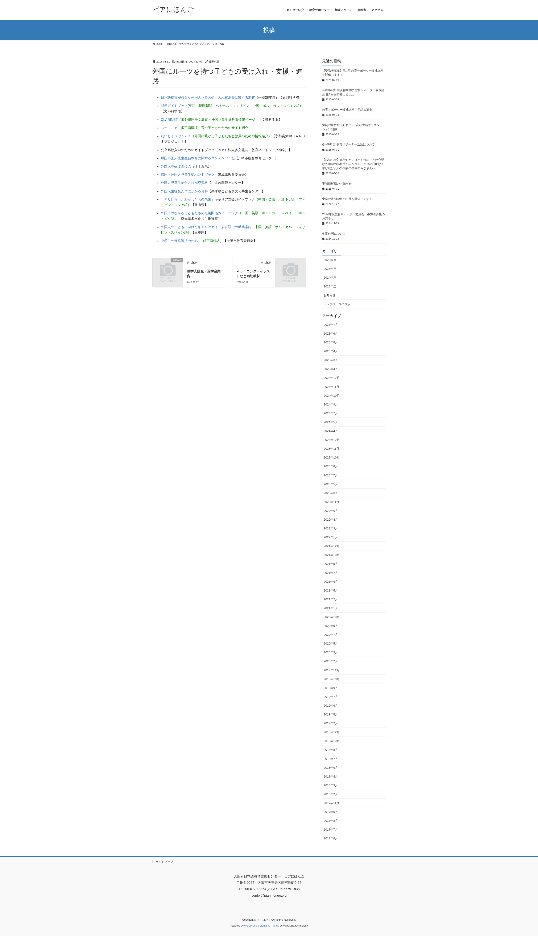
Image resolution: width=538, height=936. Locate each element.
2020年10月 (332, 617)
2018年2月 (331, 794)
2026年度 (330, 286)
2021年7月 (331, 572)
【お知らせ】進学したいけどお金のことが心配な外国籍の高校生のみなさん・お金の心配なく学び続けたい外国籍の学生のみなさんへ (353, 164)
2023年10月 (332, 457)
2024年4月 (331, 431)
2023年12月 (332, 439)
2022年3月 (331, 528)
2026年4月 (331, 351)
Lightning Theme (269, 925)
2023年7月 (331, 475)
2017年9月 (331, 812)
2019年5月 (331, 714)
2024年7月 (331, 413)
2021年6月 (331, 581)
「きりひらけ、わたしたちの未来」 (188, 199)
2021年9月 (331, 563)
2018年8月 (331, 749)
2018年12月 (332, 732)
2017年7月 (331, 829)
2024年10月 (332, 395)
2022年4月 (331, 519)
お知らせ (329, 295)
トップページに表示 (337, 304)
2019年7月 (331, 696)
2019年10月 (332, 679)
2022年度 (330, 260)
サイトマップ (164, 861)
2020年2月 (331, 661)
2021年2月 (331, 599)
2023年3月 (331, 493)
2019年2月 (331, 723)
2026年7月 (331, 324)
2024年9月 (331, 404)
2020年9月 (331, 626)
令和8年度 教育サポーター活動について (348, 144)
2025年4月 (331, 369)
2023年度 (330, 268)
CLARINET (169, 119)
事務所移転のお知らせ (337, 183)
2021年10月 (332, 555)
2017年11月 (331, 803)
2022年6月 (331, 510)
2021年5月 (331, 590)
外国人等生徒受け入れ (177, 166)
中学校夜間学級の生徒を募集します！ (347, 199)
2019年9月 (331, 688)
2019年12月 (332, 670)
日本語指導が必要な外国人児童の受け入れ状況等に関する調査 (208, 97)
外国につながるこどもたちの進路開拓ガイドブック (199, 213)
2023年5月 (331, 484)
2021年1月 (331, 608)
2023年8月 (331, 466)
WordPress (250, 925)
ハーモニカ (169, 128)
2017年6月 (331, 838)
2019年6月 (331, 705)
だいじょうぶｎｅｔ (176, 136)
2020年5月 (331, 643)
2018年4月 (331, 776)
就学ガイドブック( (175, 106)
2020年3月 (331, 652)
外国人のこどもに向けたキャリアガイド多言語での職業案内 (206, 227)
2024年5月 (331, 422)
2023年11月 (331, 448)
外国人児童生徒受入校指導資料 (184, 183)
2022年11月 (331, 502)
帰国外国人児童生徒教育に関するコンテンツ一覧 (198, 158)
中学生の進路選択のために (181, 241)
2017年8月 (331, 820)
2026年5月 (331, 342)
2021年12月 (332, 546)
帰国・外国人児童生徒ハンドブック (188, 174)
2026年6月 (331, 333)
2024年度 (330, 277)
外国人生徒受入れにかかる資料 (184, 191)
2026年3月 (331, 360)
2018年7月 (331, 758)
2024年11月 (331, 386)
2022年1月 (331, 537)
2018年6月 (331, 767)
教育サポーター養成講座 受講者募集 (347, 109)
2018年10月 (332, 741)
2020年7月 (331, 634)
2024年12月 (332, 377)
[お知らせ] (168, 267)
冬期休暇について (334, 233)
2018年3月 (331, 785)
